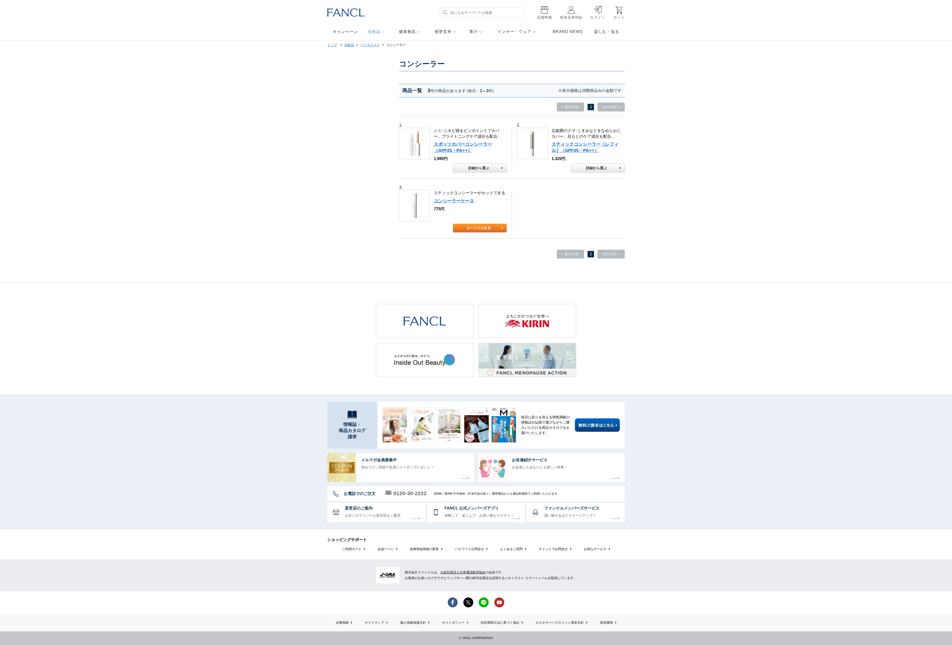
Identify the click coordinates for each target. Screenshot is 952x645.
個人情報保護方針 (413, 622)
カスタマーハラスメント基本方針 (560, 622)
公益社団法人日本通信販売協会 (462, 572)
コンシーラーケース (454, 200)
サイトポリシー (453, 622)
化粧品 (349, 45)
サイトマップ (374, 622)
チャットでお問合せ (553, 549)
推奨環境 (606, 622)
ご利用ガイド (351, 549)
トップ (332, 45)
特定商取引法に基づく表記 (500, 622)
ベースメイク (370, 45)
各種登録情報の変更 (424, 549)
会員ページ (386, 549)
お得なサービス (595, 549)
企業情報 (342, 622)
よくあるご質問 (511, 549)
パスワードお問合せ (469, 549)
